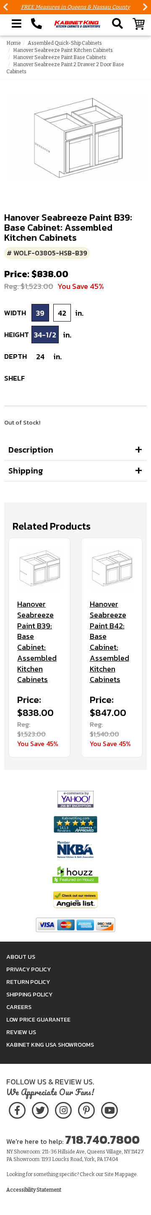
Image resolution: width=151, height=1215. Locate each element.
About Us (20, 956)
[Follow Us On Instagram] (63, 1109)
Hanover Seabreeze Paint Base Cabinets (59, 57)
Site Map (114, 1174)
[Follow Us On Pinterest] (86, 1109)
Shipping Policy (29, 994)
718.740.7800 (102, 1139)
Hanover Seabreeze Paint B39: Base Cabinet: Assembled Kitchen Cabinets (37, 642)
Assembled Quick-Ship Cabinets (65, 43)
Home (13, 43)
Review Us (21, 1032)
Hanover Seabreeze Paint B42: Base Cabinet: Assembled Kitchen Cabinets (109, 642)
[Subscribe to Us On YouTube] (109, 1109)
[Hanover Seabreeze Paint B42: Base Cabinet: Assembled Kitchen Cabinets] (112, 568)
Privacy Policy (28, 969)
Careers (18, 1007)
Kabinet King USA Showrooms (50, 1044)
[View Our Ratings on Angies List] (75, 899)
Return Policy (28, 982)
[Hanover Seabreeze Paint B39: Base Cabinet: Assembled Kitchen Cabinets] (39, 568)
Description (30, 449)
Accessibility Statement (33, 1190)
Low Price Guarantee (38, 1019)
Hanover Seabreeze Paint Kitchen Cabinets (63, 50)
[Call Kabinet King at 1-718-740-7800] (36, 24)
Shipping (25, 470)
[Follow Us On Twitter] (40, 1109)
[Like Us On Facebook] (17, 1109)
